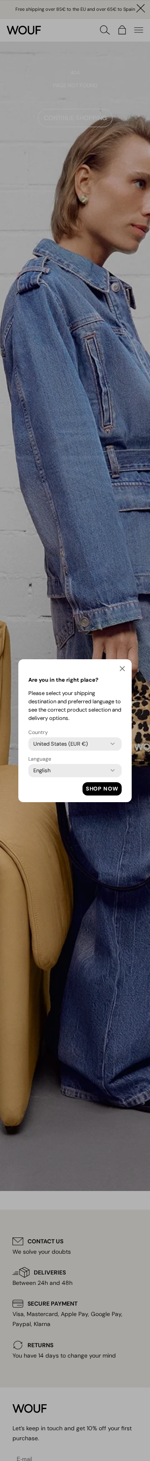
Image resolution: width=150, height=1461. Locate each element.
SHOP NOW (102, 788)
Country (38, 732)
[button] (122, 670)
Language (39, 759)
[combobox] (60, 744)
